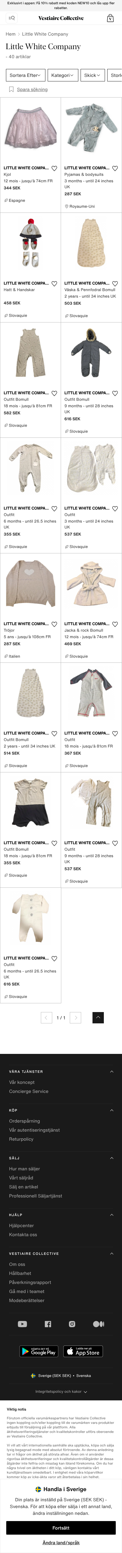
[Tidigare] (46, 1017)
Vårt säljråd (21, 1177)
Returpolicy (21, 1139)
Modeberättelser (26, 1300)
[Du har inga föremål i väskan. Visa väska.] (110, 18)
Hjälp (15, 1215)
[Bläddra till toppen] (98, 1017)
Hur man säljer (24, 1168)
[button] (110, 18)
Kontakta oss (23, 1234)
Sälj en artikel (23, 1186)
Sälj (14, 1158)
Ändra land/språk (61, 1542)
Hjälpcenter (21, 1225)
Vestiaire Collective (34, 1253)
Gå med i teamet (26, 1291)
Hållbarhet (20, 1273)
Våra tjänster (26, 1071)
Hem (11, 34)
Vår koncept (22, 1082)
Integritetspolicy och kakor (58, 1391)
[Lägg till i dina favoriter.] (54, 168)
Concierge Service (29, 1091)
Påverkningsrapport (30, 1282)
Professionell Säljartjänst (35, 1195)
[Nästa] (75, 1017)
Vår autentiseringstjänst (34, 1130)
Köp (13, 1110)
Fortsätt (61, 1527)
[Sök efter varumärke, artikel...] (12, 18)
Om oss (17, 1264)
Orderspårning (24, 1120)
